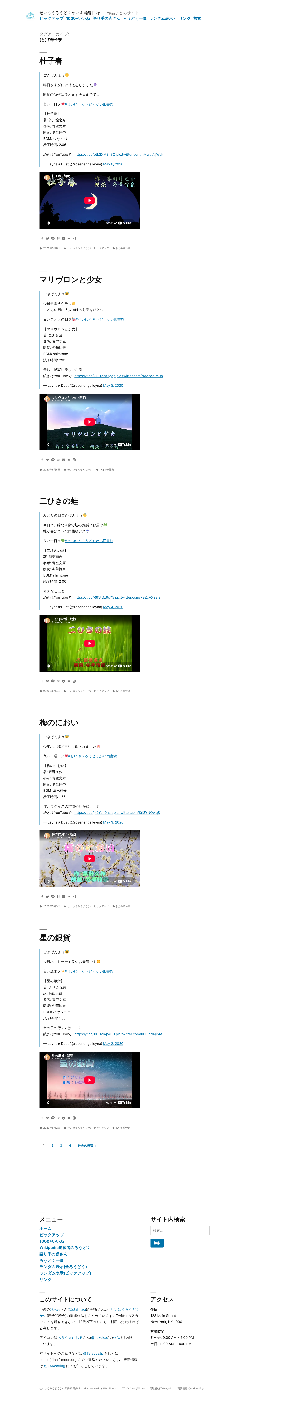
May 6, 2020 (113, 164)
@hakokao (99, 1338)
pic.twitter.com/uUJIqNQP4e (139, 1034)
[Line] (52, 238)
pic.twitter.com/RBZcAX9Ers (138, 597)
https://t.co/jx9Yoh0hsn (93, 813)
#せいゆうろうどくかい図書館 (89, 104)
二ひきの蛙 (59, 501)
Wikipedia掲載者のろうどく (65, 1247)
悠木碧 (55, 1309)
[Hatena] (58, 238)
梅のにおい (59, 722)
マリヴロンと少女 (71, 279)
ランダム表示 (161, 18)
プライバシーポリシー (132, 1388)
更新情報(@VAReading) (191, 1388)
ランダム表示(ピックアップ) (65, 1273)
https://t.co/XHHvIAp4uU (94, 1034)
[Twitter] (47, 238)
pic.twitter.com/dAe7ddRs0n (139, 376)
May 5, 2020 (113, 385)
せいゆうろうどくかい (79, 248)
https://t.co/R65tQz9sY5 (94, 597)
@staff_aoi (77, 1309)
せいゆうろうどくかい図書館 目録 (70, 12)
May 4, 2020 (113, 607)
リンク (185, 18)
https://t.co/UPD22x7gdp (95, 376)
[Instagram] (74, 238)
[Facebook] (42, 238)
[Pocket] (63, 238)
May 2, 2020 (113, 1044)
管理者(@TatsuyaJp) (161, 1388)
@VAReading (54, 1366)
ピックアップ (51, 18)
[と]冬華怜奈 (123, 248)
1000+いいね (78, 18)
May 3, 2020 (113, 822)
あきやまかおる (70, 1338)
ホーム (46, 1228)
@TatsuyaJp (93, 1353)
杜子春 (51, 60)
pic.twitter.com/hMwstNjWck (139, 154)
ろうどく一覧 (135, 18)
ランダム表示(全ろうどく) (63, 1266)
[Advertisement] (113, 1176)
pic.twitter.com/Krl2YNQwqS (137, 813)
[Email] (68, 238)
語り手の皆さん (106, 18)
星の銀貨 (55, 937)
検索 (197, 18)
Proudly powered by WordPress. (98, 1388)
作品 (116, 1338)
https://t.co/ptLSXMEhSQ (94, 154)
